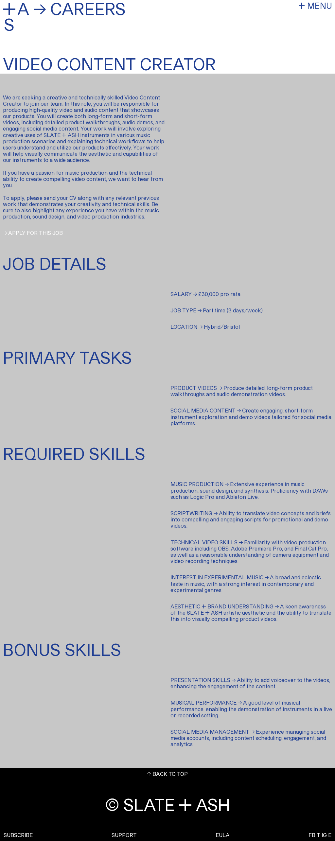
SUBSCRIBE (18, 835)
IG (324, 835)
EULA (223, 835)
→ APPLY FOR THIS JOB (33, 233)
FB (312, 835)
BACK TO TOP (167, 774)
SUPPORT (124, 835)
